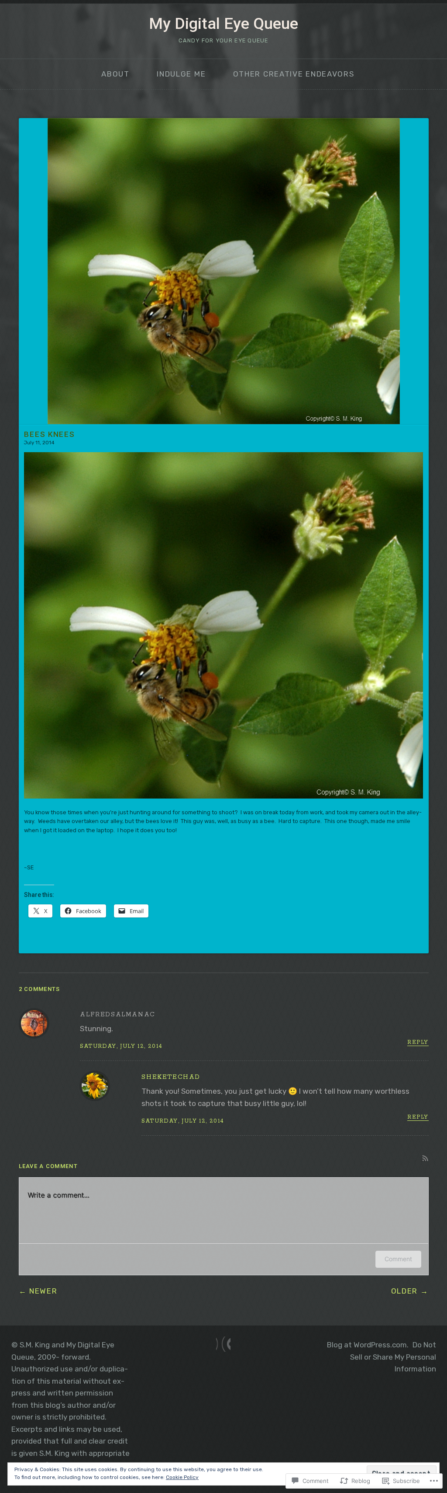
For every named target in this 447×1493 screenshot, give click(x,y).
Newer (43, 1291)
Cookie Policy (182, 1477)
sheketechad (170, 1077)
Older (404, 1291)
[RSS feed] (223, 1344)
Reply (417, 1043)
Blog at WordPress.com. (368, 1344)
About (115, 74)
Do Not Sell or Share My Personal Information (393, 1356)
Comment (398, 1259)
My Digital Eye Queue (223, 23)
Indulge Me (181, 74)
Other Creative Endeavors (293, 74)
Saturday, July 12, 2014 (121, 1046)
